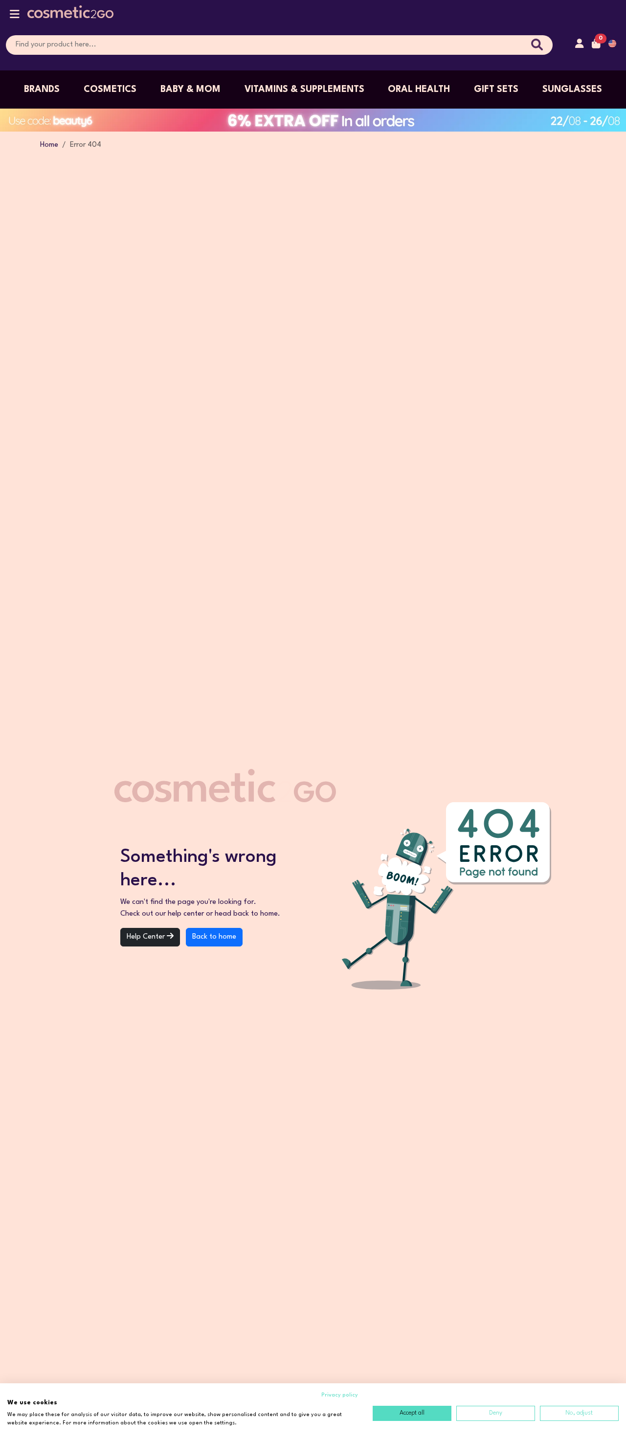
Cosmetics (110, 89)
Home (49, 145)
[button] (14, 16)
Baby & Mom (190, 89)
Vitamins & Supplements (304, 89)
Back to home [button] (214, 937)
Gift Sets (496, 89)
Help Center (147, 937)
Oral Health (419, 89)
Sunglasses (572, 89)
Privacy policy (339, 1395)
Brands (42, 89)
